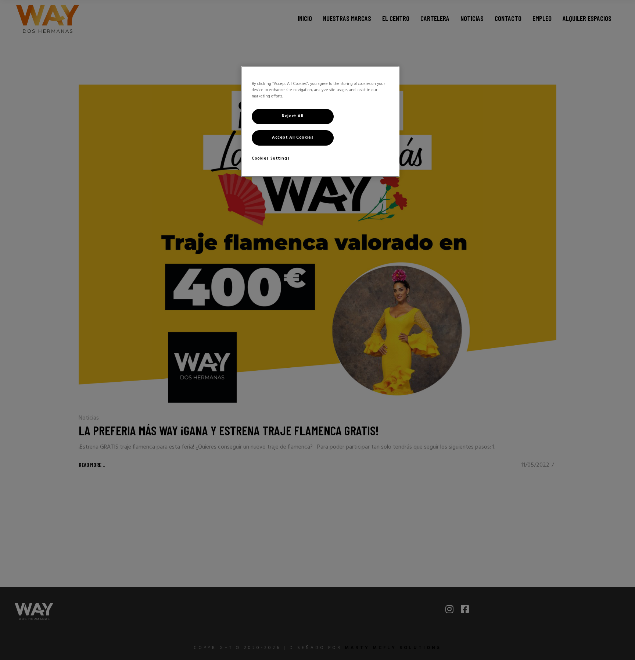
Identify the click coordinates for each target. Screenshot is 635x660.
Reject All (293, 116)
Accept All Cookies (292, 137)
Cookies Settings (271, 158)
